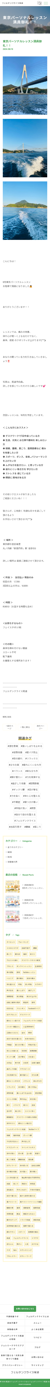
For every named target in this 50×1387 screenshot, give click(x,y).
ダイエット (11, 942)
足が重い (23, 1171)
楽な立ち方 (37, 1081)
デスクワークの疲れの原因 (27, 1117)
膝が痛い (33, 1171)
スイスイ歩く (30, 1111)
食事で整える (28, 1226)
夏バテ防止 (32, 1087)
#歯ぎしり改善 (18, 783)
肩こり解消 (11, 1159)
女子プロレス (12, 1014)
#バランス (17, 771)
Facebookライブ (34, 1008)
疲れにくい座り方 (13, 1020)
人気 (26, 1244)
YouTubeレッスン (29, 972)
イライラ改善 (25, 1220)
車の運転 (10, 972)
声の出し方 (26, 1141)
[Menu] (45, 3)
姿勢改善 (10, 1093)
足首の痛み (31, 978)
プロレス (10, 966)
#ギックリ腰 (18, 789)
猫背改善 (16, 1135)
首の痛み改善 (12, 1171)
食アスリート (12, 1202)
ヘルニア (10, 978)
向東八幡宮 (36, 1063)
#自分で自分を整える (25, 814)
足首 (33, 1105)
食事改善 (36, 1208)
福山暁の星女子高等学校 (31, 1177)
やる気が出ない (12, 1141)
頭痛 (8, 1135)
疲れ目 (17, 954)
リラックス (11, 1087)
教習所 (25, 1002)
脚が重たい (24, 1075)
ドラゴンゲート (12, 1147)
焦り (8, 1105)
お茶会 (9, 1063)
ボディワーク (12, 1165)
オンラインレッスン (24, 966)
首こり (15, 1183)
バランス (26, 1081)
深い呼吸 (28, 984)
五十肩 (29, 1153)
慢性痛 (30, 1159)
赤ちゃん (10, 1244)
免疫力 (24, 1183)
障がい (19, 1244)
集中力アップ (12, 1220)
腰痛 (35, 948)
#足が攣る (33, 789)
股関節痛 (33, 1050)
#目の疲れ (17, 758)
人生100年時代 (28, 1026)
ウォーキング (23, 942)
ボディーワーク (26, 1256)
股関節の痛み (33, 1232)
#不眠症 (16, 802)
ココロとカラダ (12, 948)
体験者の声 (12, 861)
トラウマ (35, 1238)
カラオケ (38, 984)
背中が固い (11, 1153)
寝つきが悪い (20, 1044)
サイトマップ (37, 1365)
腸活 (18, 1214)
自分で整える (12, 1195)
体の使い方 (24, 1165)
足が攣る (21, 1057)
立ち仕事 (35, 1075)
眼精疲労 (10, 1117)
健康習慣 (26, 1208)
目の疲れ (21, 1087)
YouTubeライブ (34, 1129)
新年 (33, 1002)
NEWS (5, 717)
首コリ (32, 954)
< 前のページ (9, 727)
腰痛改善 (21, 1159)
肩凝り (37, 1153)
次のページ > (40, 727)
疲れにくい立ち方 (13, 1081)
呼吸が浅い (32, 1044)
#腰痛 (27, 826)
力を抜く (31, 1057)
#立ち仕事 (14, 764)
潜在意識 (38, 1093)
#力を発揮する (32, 777)
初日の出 (10, 1008)
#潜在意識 (13, 746)
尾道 (8, 1238)
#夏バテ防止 (31, 752)
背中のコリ (11, 1123)
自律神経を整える (13, 1226)
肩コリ (25, 1105)
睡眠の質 (10, 1208)
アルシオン (21, 1008)
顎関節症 (10, 996)
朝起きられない (29, 1214)
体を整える (11, 984)
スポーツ (21, 1232)
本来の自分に (30, 1038)
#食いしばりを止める (31, 746)
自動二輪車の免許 (13, 1002)
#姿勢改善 (17, 752)
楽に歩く (18, 1111)
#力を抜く (15, 795)
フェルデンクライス (20, 1238)
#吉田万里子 (15, 826)
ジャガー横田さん (13, 1026)
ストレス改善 (12, 1099)
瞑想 (30, 1032)
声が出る (10, 990)
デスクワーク (25, 1014)
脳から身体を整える (27, 1195)
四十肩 (20, 1153)
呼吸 (20, 984)
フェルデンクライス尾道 (32, 1020)
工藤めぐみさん (12, 1032)
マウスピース (25, 1069)
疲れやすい (11, 1232)
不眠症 (9, 1044)
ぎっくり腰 (27, 1135)
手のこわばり (22, 1189)
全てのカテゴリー (15, 847)
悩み (15, 1250)
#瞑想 (33, 808)
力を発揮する (12, 1075)
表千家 (17, 1063)
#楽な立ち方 (31, 771)
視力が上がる (32, 996)
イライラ (16, 1105)
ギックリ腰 (11, 1057)
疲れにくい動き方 (25, 1123)
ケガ (8, 1250)
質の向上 (23, 1099)
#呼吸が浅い (20, 808)
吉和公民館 (36, 1165)
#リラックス (31, 758)
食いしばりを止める (24, 1093)
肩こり (9, 954)
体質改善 (10, 1214)
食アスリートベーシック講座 (31, 1202)
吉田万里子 (26, 948)
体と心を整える (12, 1050)
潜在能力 (10, 1189)
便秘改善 (36, 1220)
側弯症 (32, 1183)
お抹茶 (25, 1063)
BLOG (9, 717)
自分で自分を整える (14, 1038)
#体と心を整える (31, 795)
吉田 (8, 1183)
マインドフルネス (28, 1147)
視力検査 (20, 996)
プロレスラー (12, 1256)
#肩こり (37, 826)
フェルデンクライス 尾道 (16, 1129)
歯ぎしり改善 (12, 1069)
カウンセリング (26, 1250)
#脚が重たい (16, 777)
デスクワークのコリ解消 (31, 960)
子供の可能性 (35, 1189)
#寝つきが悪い (30, 802)
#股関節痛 (34, 783)
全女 (23, 1032)
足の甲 (9, 1111)
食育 (18, 1208)
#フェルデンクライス (25, 820)
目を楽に (33, 1099)
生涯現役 (38, 966)
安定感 (24, 1050)
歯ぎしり (31, 990)
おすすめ (35, 1244)
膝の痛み (20, 978)
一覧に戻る (25, 727)
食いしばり (21, 990)
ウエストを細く (12, 960)
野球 (18, 972)
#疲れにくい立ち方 (31, 764)
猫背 (25, 954)
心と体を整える (12, 1177)
